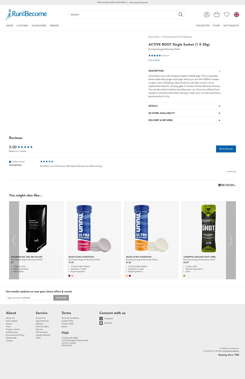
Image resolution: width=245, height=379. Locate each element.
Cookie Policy (67, 321)
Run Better (202, 25)
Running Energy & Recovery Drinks (164, 49)
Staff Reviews (12, 332)
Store (216, 25)
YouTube (108, 323)
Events (9, 324)
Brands (54, 25)
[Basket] (217, 14)
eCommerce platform (231, 351)
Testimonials (11, 338)
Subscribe (61, 297)
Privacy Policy (67, 324)
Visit (65, 332)
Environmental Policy (15, 335)
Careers (9, 341)
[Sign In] (206, 14)
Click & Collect (42, 326)
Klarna (64, 326)
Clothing (22, 25)
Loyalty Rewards (43, 335)
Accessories (39, 25)
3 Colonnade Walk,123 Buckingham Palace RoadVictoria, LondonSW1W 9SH (75, 342)
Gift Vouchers (42, 332)
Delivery (39, 324)
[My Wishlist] (226, 14)
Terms (66, 313)
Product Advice (13, 329)
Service (41, 313)
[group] (24, 147)
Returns (39, 329)
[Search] (181, 14)
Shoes (9, 25)
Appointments (42, 321)
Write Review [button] (226, 148)
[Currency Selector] (236, 15)
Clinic (8, 326)
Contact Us (41, 318)
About (11, 313)
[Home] (26, 14)
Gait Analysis (231, 25)
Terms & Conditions (70, 318)
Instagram (108, 318)
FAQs (38, 338)
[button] (185, 55)
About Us (10, 318)
